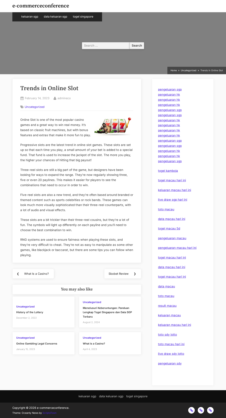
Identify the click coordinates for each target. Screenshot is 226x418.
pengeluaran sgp (170, 89)
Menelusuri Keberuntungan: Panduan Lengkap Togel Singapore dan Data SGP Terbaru (107, 312)
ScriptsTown (49, 412)
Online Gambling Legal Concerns (36, 343)
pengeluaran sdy (170, 363)
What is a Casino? (94, 343)
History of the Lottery (29, 312)
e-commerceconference (40, 6)
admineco (64, 98)
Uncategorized (34, 107)
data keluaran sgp (55, 16)
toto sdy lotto (167, 334)
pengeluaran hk (169, 94)
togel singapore (83, 16)
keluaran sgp (29, 16)
